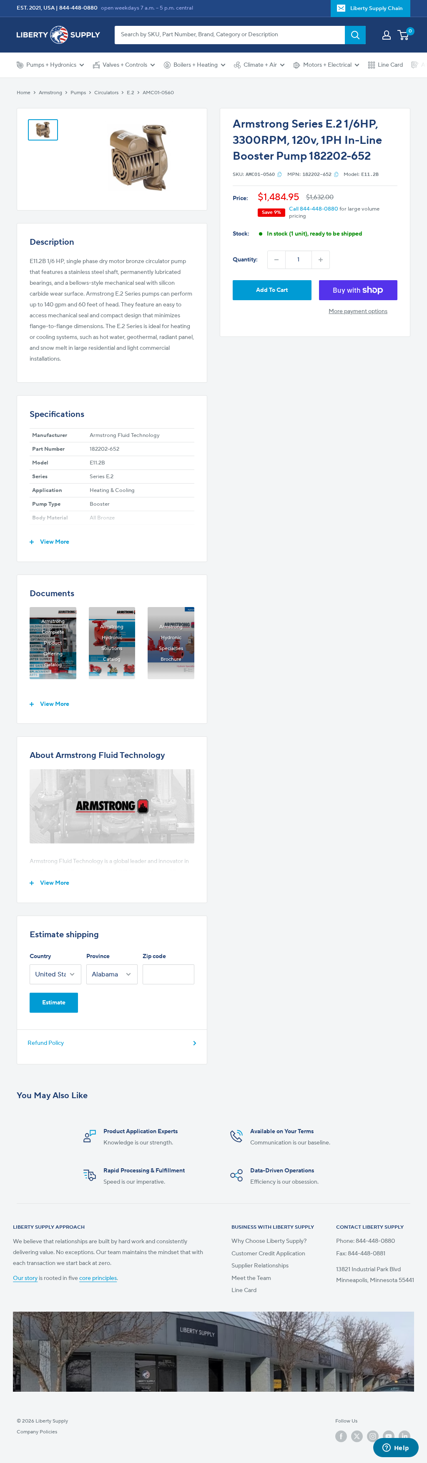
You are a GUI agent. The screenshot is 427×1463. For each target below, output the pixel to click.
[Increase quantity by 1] (320, 260)
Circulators (106, 93)
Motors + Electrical (327, 65)
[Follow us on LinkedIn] (404, 1436)
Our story (25, 1278)
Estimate (53, 1002)
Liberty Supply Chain (376, 8)
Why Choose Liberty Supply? (268, 1241)
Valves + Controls (125, 65)
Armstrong (50, 93)
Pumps (78, 93)
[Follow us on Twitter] (357, 1436)
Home (23, 93)
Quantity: (245, 259)
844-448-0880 (78, 8)
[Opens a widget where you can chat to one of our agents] (396, 1448)
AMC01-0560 (158, 93)
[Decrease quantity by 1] (276, 260)
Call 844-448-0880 (313, 209)
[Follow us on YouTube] (388, 1436)
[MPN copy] (336, 174)
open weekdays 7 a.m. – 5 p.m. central (147, 8)
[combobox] (230, 35)
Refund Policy (46, 1043)
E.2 (130, 93)
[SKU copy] (279, 174)
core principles (98, 1278)
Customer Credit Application (268, 1253)
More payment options (358, 311)
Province (98, 956)
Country (40, 956)
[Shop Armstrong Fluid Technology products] (112, 806)
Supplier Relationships (260, 1266)
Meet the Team (251, 1278)
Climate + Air (260, 65)
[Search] (355, 35)
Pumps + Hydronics (51, 65)
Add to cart (272, 290)
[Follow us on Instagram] (373, 1436)
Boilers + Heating (195, 65)
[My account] (386, 35)
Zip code (154, 956)
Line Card (390, 65)
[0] (403, 35)
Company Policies (37, 1432)
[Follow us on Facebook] (341, 1436)
